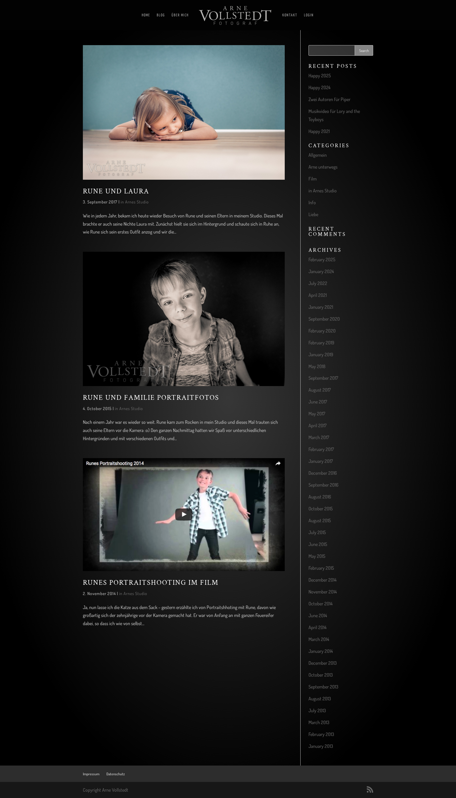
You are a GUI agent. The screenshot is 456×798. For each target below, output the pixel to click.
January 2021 (320, 307)
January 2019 (320, 354)
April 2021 (317, 295)
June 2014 (317, 615)
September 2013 (323, 687)
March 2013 (318, 722)
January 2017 (320, 461)
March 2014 (318, 639)
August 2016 (319, 497)
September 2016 (323, 485)
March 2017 (318, 437)
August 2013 (319, 698)
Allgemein (317, 155)
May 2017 (316, 413)
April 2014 (317, 627)
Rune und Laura (116, 191)
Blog (161, 15)
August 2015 (319, 520)
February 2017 (321, 449)
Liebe (313, 214)
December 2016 (322, 473)
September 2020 (324, 319)
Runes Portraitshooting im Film (150, 582)
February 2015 (321, 568)
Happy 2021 (319, 131)
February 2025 (321, 259)
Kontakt (289, 15)
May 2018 (316, 366)
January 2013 (320, 746)
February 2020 (322, 331)
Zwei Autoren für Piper (329, 99)
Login (309, 15)
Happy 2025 (319, 75)
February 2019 (321, 342)
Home (146, 15)
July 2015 (317, 532)
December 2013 (322, 663)
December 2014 (322, 580)
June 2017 (317, 402)
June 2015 (317, 544)
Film (312, 179)
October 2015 (320, 508)
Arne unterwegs (323, 167)
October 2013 (320, 675)
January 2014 (320, 651)
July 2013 (317, 710)
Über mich (180, 15)
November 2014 (322, 592)
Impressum (91, 774)
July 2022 (317, 283)
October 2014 (320, 603)
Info (312, 202)
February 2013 (321, 734)
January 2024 (321, 271)
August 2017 (319, 390)
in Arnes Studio (135, 202)
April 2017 (317, 425)
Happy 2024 (319, 87)
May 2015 (316, 556)
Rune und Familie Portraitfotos (151, 397)
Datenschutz (115, 774)
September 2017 (323, 378)
